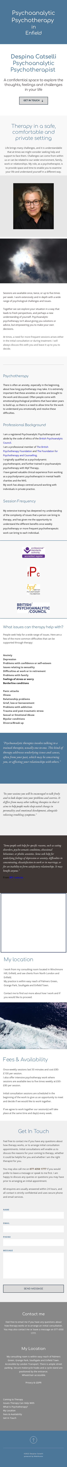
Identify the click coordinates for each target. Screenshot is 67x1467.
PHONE (7, 1237)
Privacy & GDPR (33, 1382)
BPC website (16, 877)
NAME (6, 1209)
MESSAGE (8, 1250)
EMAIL (6, 1223)
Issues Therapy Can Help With (18, 1403)
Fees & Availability (12, 1414)
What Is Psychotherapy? (15, 1406)
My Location (9, 1410)
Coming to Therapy (13, 1399)
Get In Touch (9, 1417)
